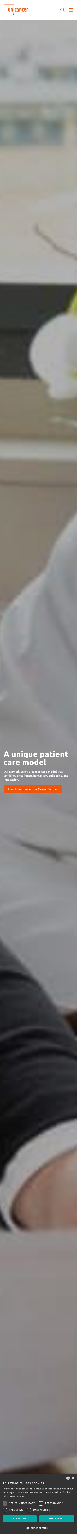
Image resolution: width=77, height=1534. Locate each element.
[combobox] (68, 1478)
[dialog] (38, 1504)
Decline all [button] (56, 1518)
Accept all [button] (20, 1518)
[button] (38, 1528)
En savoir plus (17, 1495)
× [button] (73, 1478)
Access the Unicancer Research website (33, 795)
